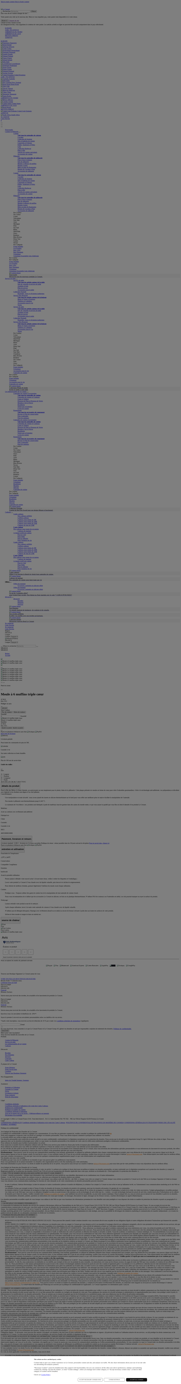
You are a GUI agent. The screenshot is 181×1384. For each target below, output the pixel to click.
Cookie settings (114, 1379)
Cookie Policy (45, 1375)
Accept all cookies (136, 1379)
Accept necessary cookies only (90, 1379)
